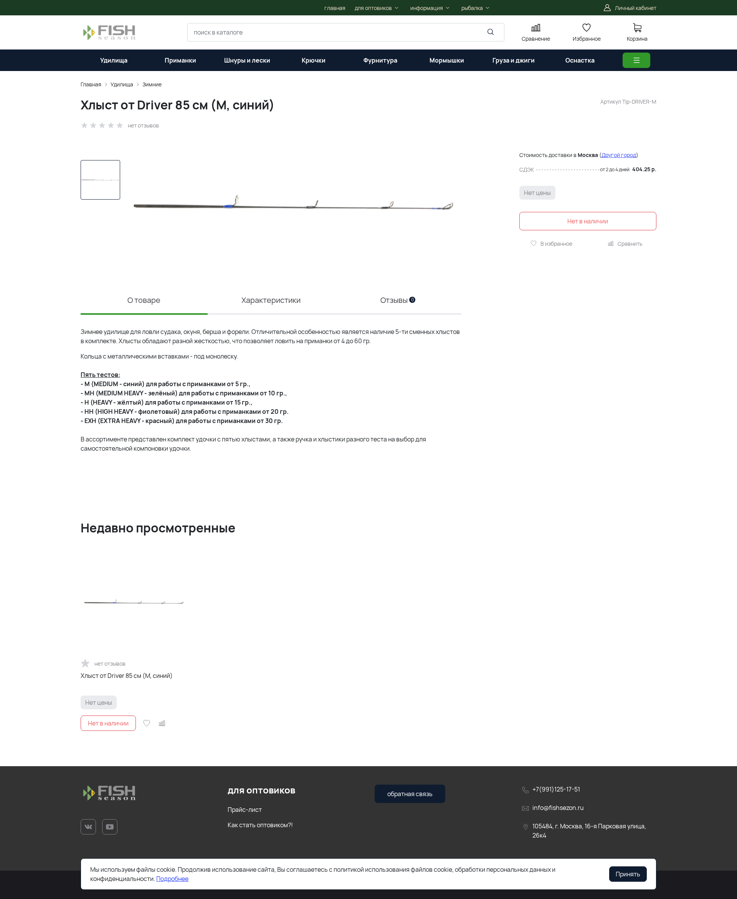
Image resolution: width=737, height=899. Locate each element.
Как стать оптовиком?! (260, 825)
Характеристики (271, 300)
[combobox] (345, 32)
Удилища (122, 84)
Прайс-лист (245, 809)
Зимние (152, 84)
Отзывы (397, 300)
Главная (91, 84)
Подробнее (172, 878)
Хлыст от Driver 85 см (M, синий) (127, 675)
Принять (628, 874)
